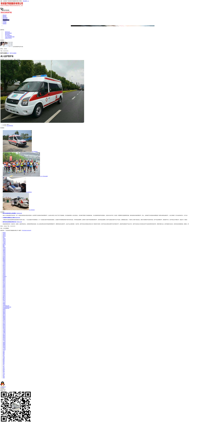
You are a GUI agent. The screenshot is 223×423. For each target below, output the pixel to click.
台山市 (4, 302)
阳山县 (4, 315)
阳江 (4, 355)
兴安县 (4, 253)
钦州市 (4, 275)
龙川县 (4, 322)
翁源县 (4, 347)
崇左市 (4, 266)
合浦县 (4, 243)
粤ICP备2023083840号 (26, 230)
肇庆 (4, 361)
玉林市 (4, 272)
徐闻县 (4, 342)
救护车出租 (7, 31)
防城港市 (5, 276)
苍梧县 (4, 247)
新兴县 (4, 310)
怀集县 (4, 339)
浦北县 (4, 239)
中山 (4, 372)
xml (28, 1)
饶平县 (4, 314)
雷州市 (4, 296)
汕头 (4, 368)
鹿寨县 (4, 259)
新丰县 (4, 346)
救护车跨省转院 (8, 33)
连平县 (4, 321)
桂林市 (4, 278)
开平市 (4, 300)
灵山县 (4, 241)
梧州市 (4, 277)
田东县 (4, 232)
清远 (4, 354)
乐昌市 (4, 304)
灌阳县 (4, 250)
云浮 (4, 350)
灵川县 (4, 255)
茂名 (4, 363)
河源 (4, 357)
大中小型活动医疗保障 (9, 36)
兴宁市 (4, 288)
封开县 (4, 338)
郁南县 (4, 309)
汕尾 (4, 358)
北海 (4, 374)
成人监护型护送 (8, 35)
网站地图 (25, 1)
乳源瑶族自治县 (6, 308)
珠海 (4, 369)
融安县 (4, 258)
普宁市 (4, 282)
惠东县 (4, 335)
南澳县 (4, 344)
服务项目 (5, 16)
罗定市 (4, 281)
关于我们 (5, 22)
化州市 (4, 292)
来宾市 (4, 267)
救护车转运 (5, 17)
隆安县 (4, 265)
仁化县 (4, 348)
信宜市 (4, 291)
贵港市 (4, 274)
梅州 (4, 359)
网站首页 (5, 15)
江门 (4, 365)
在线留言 (5, 21)
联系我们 (5, 23)
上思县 (4, 242)
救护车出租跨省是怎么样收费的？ (12, 213)
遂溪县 (4, 343)
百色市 (4, 271)
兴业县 (4, 233)
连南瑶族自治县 (6, 305)
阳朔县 (4, 256)
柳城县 (4, 260)
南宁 (4, 375)
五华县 (4, 330)
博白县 (4, 235)
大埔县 (4, 332)
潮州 (4, 353)
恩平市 (4, 298)
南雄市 (4, 303)
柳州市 (4, 280)
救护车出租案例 (6, 20)
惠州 (4, 360)
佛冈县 (4, 316)
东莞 (4, 377)
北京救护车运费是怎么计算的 (11, 217)
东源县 (4, 319)
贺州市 (4, 270)
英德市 (4, 285)
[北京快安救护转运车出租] (12, 7)
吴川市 (4, 294)
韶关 (4, 370)
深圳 (4, 376)
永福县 (4, 252)
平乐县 (4, 248)
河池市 (4, 269)
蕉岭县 (4, 327)
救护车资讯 (5, 18)
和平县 (4, 320)
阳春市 (4, 286)
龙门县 (4, 333)
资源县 (4, 249)
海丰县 (4, 326)
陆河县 (4, 325)
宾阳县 (4, 261)
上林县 (4, 263)
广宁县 (4, 341)
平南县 (4, 238)
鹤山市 (4, 299)
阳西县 (4, 317)
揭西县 (4, 313)
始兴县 (4, 349)
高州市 (4, 293)
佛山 (4, 366)
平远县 (4, 328)
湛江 (4, 364)
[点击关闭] (0, 380)
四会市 (4, 289)
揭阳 (4, 352)
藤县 (4, 246)
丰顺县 (4, 331)
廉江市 (4, 297)
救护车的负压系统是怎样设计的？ (12, 221)
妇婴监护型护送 (8, 38)
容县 (4, 237)
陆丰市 (4, 287)
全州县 (4, 254)
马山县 (4, 264)
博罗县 (4, 336)
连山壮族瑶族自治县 (7, 307)
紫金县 (4, 324)
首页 (8, 53)
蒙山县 (4, 244)
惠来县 (4, 311)
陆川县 (4, 236)
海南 (4, 371)
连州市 (4, 283)
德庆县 (4, 337)
